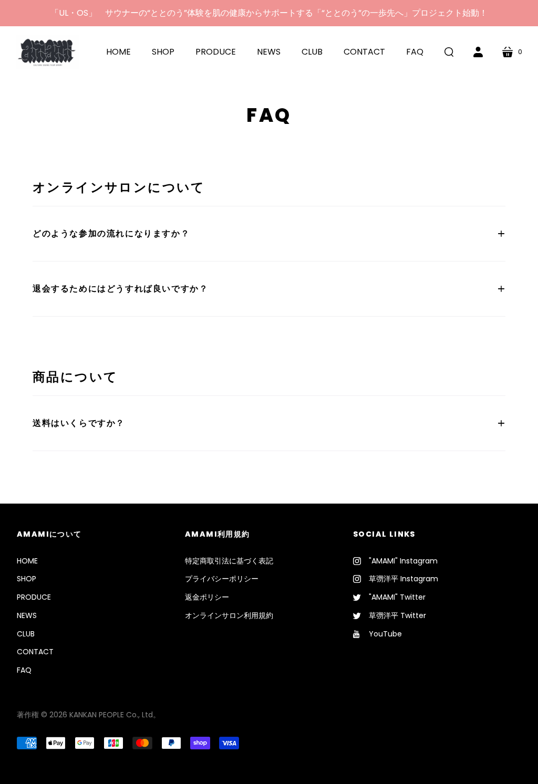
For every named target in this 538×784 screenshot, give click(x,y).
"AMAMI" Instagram (403, 561)
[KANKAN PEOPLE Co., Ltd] (47, 52)
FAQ (24, 670)
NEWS (27, 615)
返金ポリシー (207, 597)
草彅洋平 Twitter (397, 615)
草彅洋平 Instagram (403, 578)
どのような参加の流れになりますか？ (111, 233)
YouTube (385, 634)
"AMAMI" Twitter (397, 597)
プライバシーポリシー (221, 578)
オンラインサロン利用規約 (229, 615)
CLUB (26, 634)
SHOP (26, 578)
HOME (27, 561)
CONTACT (35, 651)
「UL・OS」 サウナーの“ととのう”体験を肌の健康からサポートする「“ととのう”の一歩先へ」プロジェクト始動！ (269, 13)
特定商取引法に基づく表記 (229, 561)
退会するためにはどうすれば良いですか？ (120, 289)
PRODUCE (34, 597)
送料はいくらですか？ (79, 423)
